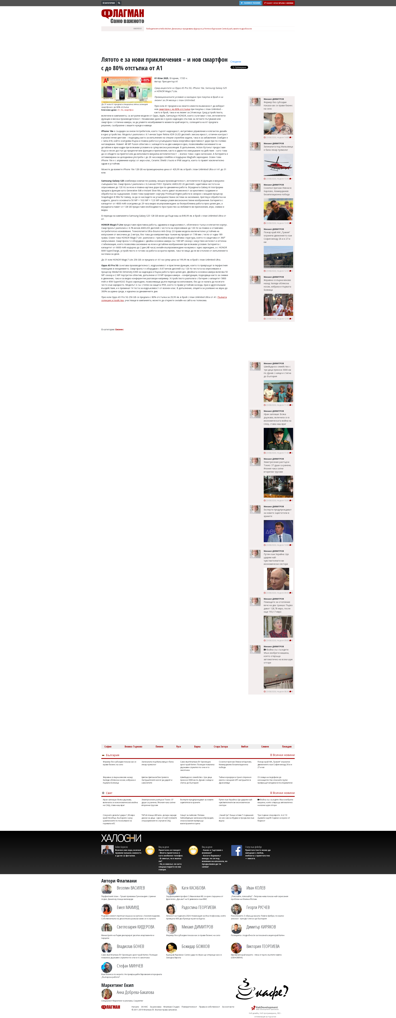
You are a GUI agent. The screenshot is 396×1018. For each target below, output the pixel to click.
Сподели (235, 61)
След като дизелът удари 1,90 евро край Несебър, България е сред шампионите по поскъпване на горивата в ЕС (119, 819)
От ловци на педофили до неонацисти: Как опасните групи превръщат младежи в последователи (275, 780)
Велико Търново (133, 746)
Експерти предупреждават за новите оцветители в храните (278, 513)
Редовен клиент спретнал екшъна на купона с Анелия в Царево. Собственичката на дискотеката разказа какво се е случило (130, 917)
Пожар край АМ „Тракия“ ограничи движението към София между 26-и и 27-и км (278, 237)
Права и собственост (209, 1006)
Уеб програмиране (268, 1013)
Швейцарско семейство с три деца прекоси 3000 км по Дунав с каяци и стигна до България (277, 371)
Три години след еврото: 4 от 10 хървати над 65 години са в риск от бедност (274, 818)
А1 (119, 110)
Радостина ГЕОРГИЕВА (199, 907)
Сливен (265, 746)
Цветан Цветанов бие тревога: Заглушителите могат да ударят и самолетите (157, 780)
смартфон (128, 110)
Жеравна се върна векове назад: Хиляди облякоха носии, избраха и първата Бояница (277, 285)
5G (122, 110)
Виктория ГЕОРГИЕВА (263, 946)
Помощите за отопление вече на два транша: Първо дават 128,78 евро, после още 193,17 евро (278, 606)
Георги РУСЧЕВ (258, 907)
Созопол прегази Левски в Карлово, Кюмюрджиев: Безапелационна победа (277, 191)
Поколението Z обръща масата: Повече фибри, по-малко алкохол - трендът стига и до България (257, 917)
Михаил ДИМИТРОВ (197, 926)
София (107, 746)
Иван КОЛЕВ (255, 888)
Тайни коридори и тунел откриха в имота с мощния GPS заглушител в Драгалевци (235, 780)
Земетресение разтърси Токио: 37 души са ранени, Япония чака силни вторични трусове (277, 467)
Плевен (159, 746)
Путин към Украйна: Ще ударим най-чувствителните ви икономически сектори (276, 559)
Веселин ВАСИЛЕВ (131, 888)
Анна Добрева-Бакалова (135, 992)
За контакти (228, 1006)
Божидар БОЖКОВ (196, 946)
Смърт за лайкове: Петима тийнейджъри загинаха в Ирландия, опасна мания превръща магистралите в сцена (197, 819)
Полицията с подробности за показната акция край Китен (257, 935)
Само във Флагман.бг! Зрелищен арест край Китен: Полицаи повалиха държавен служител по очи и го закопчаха (197, 765)
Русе (178, 746)
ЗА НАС (144, 1006)
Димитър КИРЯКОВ (261, 926)
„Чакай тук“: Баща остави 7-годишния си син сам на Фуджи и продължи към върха (236, 818)
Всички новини (284, 755)
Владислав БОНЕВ (130, 946)
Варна (197, 746)
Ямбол (244, 746)
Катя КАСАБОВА (193, 888)
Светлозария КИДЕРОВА (135, 926)
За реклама (155, 1006)
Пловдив (287, 746)
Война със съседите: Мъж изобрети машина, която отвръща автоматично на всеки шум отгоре (278, 656)
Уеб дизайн (253, 1013)
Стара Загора (221, 746)
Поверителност (189, 1006)
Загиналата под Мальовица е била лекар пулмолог (278, 148)
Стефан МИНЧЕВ (130, 965)
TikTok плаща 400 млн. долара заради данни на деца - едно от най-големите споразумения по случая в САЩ (159, 818)
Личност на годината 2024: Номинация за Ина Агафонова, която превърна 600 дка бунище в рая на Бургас (196, 917)
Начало (135, 1006)
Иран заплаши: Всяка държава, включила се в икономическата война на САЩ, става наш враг (277, 419)
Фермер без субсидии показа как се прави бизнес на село (278, 105)
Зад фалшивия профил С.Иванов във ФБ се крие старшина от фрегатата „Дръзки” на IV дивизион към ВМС (194, 897)
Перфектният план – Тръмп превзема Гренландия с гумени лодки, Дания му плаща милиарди (128, 897)
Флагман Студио (171, 1006)
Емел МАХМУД (128, 907)
